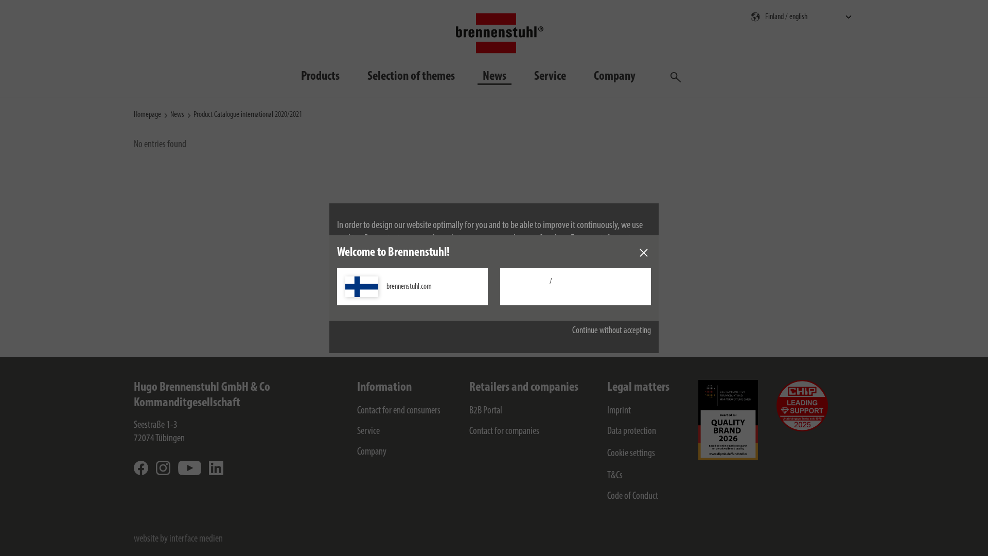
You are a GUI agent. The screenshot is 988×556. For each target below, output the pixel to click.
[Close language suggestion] (644, 253)
